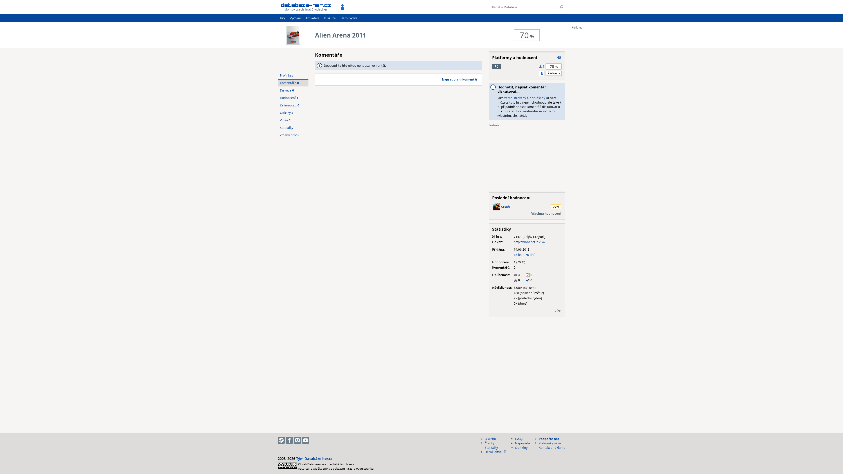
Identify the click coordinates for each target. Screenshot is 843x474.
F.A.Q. (519, 439)
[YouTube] (305, 440)
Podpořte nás (549, 439)
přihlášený (537, 98)
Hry (282, 18)
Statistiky (286, 128)
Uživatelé (312, 18)
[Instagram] (297, 440)
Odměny (521, 447)
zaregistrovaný (515, 98)
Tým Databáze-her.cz (314, 458)
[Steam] (281, 440)
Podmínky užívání (551, 443)
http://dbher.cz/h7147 (530, 242)
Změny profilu (290, 135)
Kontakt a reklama (552, 447)
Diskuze (330, 18)
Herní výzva (348, 18)
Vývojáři (295, 18)
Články (489, 443)
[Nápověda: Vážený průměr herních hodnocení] (559, 57)
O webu (490, 439)
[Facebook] (289, 440)
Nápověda (522, 443)
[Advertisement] (589, 95)
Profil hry (286, 75)
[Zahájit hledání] (561, 7)
